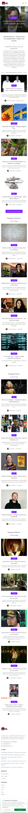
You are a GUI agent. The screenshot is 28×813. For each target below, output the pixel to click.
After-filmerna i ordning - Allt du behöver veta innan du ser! (13, 761)
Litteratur (14, 245)
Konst (14, 193)
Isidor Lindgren (4, 776)
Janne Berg (3, 778)
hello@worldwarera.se (8, 746)
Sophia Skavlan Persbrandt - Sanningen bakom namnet (13, 754)
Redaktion (4, 771)
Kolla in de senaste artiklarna (14, 211)
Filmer (2, 789)
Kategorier (4, 782)
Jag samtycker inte (7, 809)
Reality (14, 158)
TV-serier (3, 787)
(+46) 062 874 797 (6, 743)
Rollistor (14, 558)
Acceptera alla (20, 809)
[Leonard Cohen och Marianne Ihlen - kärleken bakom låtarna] (14, 83)
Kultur (14, 397)
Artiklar (3, 749)
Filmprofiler (14, 17)
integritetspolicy (5, 807)
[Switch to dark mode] (23, 3)
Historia (14, 123)
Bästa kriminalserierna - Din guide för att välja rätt (12, 767)
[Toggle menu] (25, 3)
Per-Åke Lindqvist (5, 773)
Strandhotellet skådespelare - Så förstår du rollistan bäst (13, 752)
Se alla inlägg (14, 221)
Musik (14, 85)
